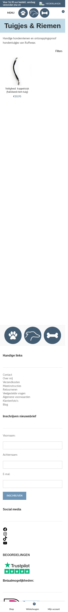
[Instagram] (32, 534)
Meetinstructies (12, 386)
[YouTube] (32, 543)
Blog (5, 404)
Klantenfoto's (10, 401)
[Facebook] (32, 529)
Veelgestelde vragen (14, 393)
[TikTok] (32, 538)
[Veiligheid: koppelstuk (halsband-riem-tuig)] (17, 71)
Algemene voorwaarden (16, 397)
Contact (7, 375)
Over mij (8, 378)
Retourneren (10, 389)
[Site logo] (33, 13)
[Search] (54, 13)
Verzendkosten (11, 382)
